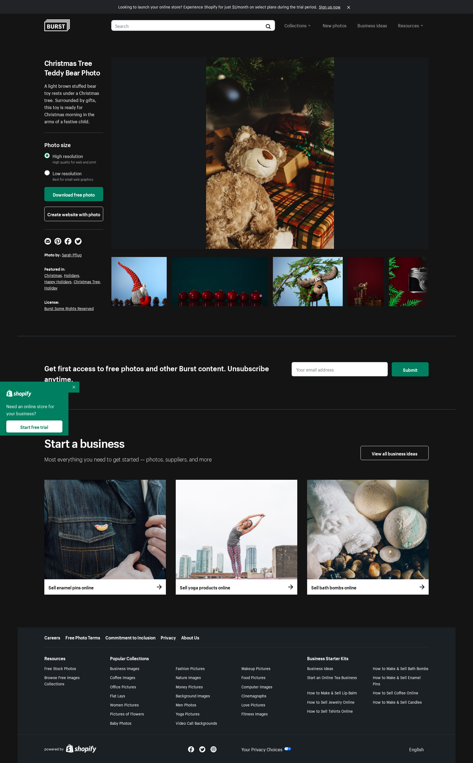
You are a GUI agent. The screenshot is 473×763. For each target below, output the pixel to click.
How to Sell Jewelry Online (330, 702)
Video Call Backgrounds (196, 723)
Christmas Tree (87, 281)
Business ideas (372, 24)
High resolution (68, 156)
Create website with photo (73, 213)
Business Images (124, 668)
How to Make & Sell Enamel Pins (397, 680)
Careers (52, 637)
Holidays (71, 275)
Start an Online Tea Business (332, 677)
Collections (295, 24)
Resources (408, 24)
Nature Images (188, 677)
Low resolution (67, 173)
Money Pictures (189, 686)
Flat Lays (117, 695)
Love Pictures (253, 704)
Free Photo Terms (82, 637)
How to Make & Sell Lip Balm (332, 692)
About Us (190, 637)
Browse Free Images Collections (62, 680)
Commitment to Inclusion (130, 637)
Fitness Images (254, 714)
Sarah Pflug (72, 255)
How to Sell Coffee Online (395, 692)
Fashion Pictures (190, 668)
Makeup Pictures (255, 668)
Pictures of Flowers (127, 714)
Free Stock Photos (60, 668)
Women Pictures (124, 704)
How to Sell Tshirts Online (330, 711)
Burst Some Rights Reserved (69, 308)
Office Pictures (123, 686)
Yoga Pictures (188, 714)
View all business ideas (394, 453)
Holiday (50, 288)
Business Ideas (320, 668)
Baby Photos (120, 723)
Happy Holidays (57, 281)
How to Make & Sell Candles (397, 702)
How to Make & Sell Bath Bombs (400, 668)
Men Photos (186, 704)
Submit (410, 369)
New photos (335, 24)
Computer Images (256, 686)
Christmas (53, 275)
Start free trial (34, 426)
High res (129, 300)
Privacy (168, 637)
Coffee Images (122, 677)
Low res (151, 300)
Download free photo (74, 194)
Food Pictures (253, 677)
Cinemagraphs (253, 695)
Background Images (193, 695)
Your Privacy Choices (261, 748)
